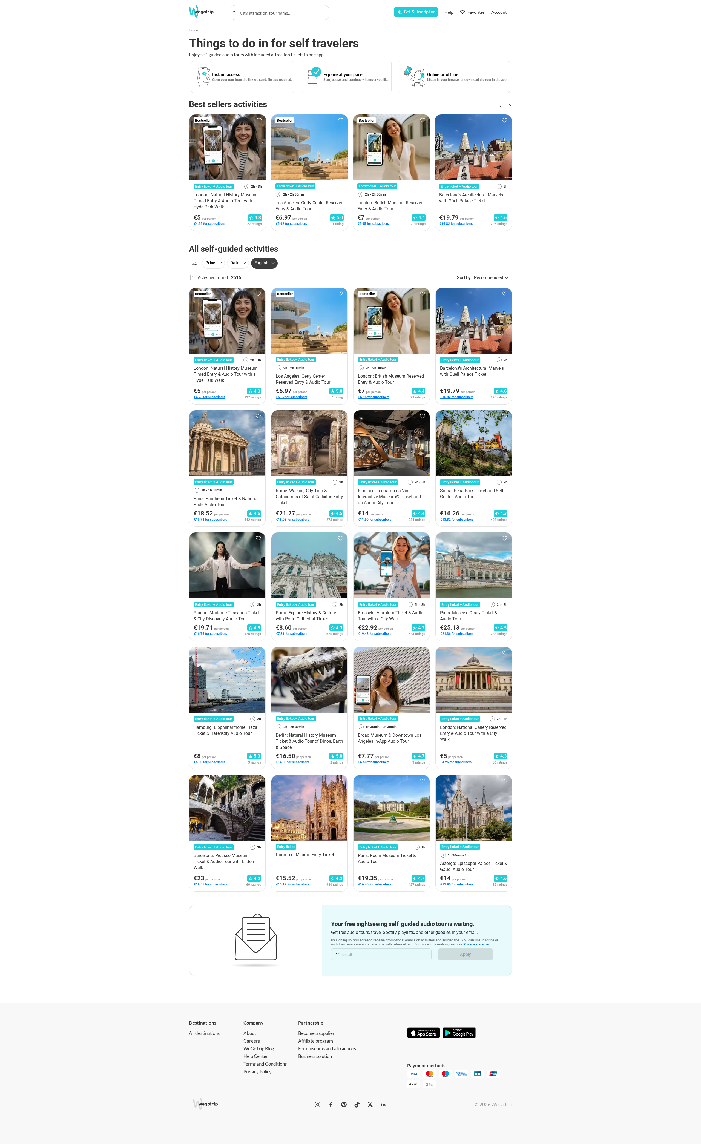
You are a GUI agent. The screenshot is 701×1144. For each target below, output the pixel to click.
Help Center (255, 1056)
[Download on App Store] (423, 1033)
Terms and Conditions (265, 1064)
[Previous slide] (500, 105)
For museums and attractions (327, 1048)
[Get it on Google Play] (459, 1033)
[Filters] (194, 263)
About (249, 1033)
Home (193, 30)
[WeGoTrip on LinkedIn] (383, 1104)
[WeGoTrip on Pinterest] (344, 1104)
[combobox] (282, 13)
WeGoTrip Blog (258, 1048)
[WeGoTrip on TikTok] (357, 1104)
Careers (251, 1041)
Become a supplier (316, 1033)
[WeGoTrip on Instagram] (317, 1104)
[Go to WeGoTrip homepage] (206, 11)
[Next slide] (508, 105)
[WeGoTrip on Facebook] (330, 1104)
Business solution (315, 1056)
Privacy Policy (257, 1071)
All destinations (204, 1033)
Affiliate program (315, 1041)
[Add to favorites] (259, 120)
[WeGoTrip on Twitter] (370, 1104)
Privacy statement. (478, 944)
